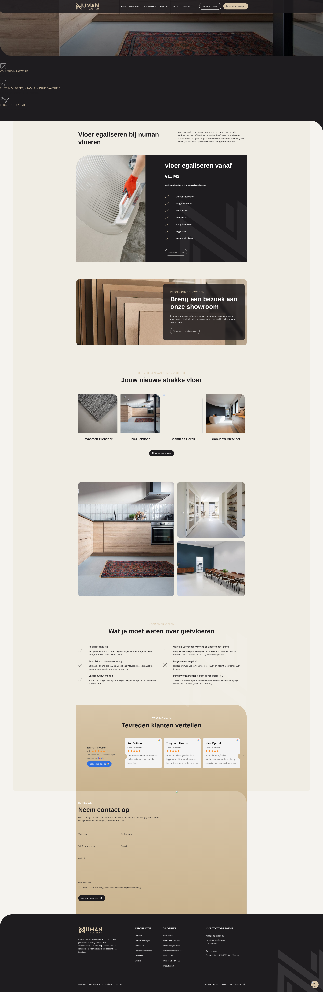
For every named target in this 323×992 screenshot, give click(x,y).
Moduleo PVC (168, 966)
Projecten (139, 956)
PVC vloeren (168, 956)
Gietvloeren (168, 935)
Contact (138, 935)
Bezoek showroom (210, 6)
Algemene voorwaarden (222, 984)
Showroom (139, 945)
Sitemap (207, 984)
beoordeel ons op (98, 763)
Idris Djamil (213, 743)
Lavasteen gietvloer (171, 945)
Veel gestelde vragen (143, 950)
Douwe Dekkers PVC (171, 961)
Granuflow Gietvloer (171, 940)
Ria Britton (134, 743)
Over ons (138, 961)
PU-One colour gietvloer (173, 950)
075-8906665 (212, 944)
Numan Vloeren (96, 747)
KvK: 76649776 (115, 984)
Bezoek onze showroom (186, 331)
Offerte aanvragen (237, 6)
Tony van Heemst (178, 743)
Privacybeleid (239, 984)
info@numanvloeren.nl (215, 940)
